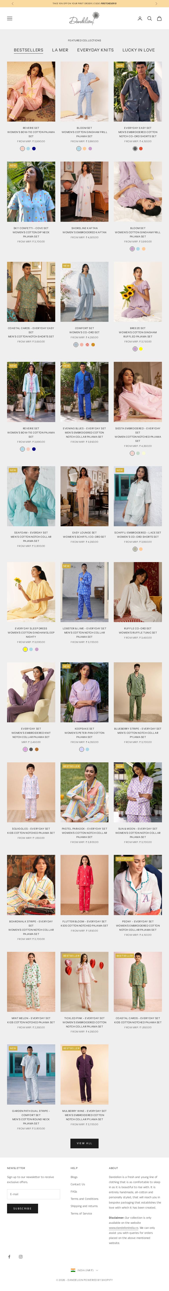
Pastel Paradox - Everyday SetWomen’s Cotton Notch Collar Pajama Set (84, 833)
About (113, 1168)
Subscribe (22, 1209)
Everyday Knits (95, 50)
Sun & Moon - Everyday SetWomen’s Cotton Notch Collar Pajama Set (138, 833)
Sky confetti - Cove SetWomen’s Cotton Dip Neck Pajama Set (31, 232)
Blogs (74, 1177)
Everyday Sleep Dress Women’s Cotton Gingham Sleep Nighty (31, 632)
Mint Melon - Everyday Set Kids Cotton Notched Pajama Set (31, 1020)
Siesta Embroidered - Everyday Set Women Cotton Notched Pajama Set (138, 434)
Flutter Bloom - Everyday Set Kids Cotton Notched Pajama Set (84, 923)
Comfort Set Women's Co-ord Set (84, 330)
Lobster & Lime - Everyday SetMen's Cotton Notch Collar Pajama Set (84, 632)
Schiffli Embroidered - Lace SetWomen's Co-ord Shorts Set (137, 534)
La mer (60, 50)
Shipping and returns (84, 1206)
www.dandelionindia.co (123, 1228)
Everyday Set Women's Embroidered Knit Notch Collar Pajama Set (31, 733)
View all (84, 1143)
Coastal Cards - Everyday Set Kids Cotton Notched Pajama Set (138, 1020)
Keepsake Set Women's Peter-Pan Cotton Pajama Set (84, 733)
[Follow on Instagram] (20, 1257)
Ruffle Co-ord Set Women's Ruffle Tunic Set (138, 630)
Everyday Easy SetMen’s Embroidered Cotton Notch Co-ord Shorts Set (137, 132)
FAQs (74, 1191)
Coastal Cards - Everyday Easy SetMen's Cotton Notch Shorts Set (31, 332)
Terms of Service (81, 1213)
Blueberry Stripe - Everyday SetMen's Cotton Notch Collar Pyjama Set (137, 733)
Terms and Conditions (84, 1199)
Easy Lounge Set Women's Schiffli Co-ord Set (84, 534)
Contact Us (78, 1184)
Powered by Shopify (98, 1280)
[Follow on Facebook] (9, 1257)
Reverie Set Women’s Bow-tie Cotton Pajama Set (31, 432)
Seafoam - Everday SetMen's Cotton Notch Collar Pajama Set (31, 537)
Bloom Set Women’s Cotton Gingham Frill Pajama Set (85, 132)
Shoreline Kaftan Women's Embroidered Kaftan (84, 230)
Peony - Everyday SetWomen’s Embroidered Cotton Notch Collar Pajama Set (138, 925)
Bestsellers (28, 50)
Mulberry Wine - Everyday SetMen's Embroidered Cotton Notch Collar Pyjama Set (84, 1115)
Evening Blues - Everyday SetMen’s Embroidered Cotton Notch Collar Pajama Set (84, 432)
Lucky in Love (139, 50)
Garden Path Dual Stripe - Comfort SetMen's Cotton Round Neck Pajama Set (31, 1117)
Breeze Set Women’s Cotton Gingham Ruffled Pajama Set (138, 332)
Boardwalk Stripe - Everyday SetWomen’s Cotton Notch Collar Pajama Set (31, 928)
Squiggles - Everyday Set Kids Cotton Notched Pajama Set (31, 830)
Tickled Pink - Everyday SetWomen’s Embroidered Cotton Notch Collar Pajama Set (84, 1022)
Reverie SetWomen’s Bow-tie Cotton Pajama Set (31, 132)
